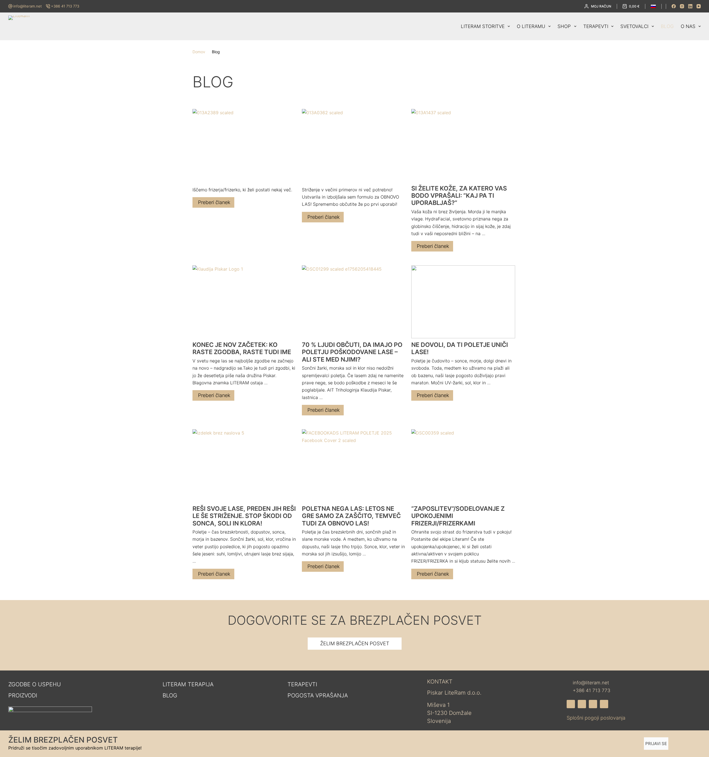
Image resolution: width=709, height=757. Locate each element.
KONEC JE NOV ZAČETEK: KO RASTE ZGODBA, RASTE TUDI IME (241, 348)
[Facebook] (674, 6)
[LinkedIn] (690, 6)
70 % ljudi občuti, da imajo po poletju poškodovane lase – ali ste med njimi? (352, 352)
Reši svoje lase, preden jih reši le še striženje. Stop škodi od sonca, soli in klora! (244, 516)
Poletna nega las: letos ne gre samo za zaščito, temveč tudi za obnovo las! (351, 516)
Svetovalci (634, 26)
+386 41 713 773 (65, 6)
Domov (198, 51)
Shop (564, 26)
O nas (688, 26)
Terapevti (595, 26)
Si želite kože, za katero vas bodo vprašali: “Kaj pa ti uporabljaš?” (459, 196)
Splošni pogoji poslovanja (596, 718)
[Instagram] (682, 6)
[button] (653, 6)
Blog (667, 26)
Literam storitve (483, 26)
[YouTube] (699, 6)
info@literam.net (27, 6)
